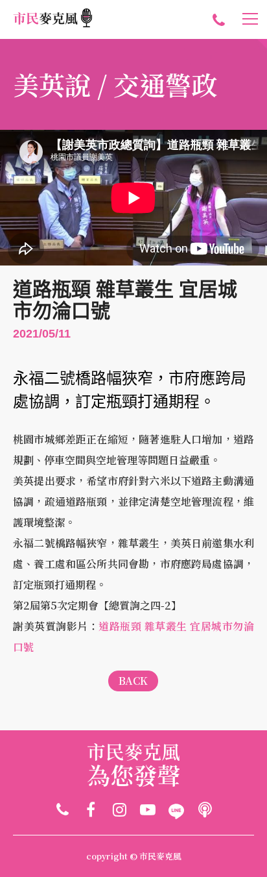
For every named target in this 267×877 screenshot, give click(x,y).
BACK (133, 680)
